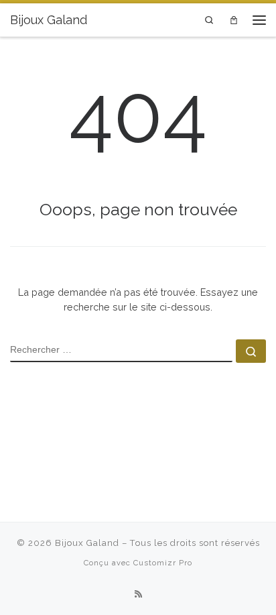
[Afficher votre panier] (233, 19)
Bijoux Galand (87, 543)
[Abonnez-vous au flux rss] (138, 594)
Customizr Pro (162, 562)
